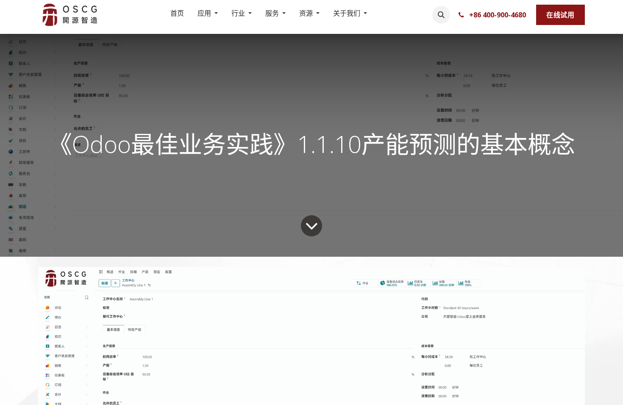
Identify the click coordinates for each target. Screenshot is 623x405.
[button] (441, 15)
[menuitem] (177, 14)
